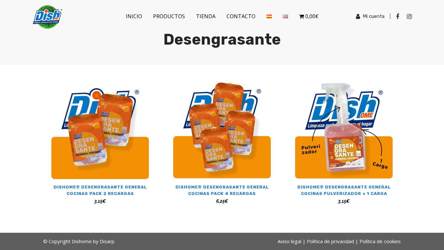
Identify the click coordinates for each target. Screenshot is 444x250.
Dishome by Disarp (93, 241)
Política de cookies (380, 241)
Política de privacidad (330, 241)
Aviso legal (289, 241)
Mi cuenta (374, 16)
